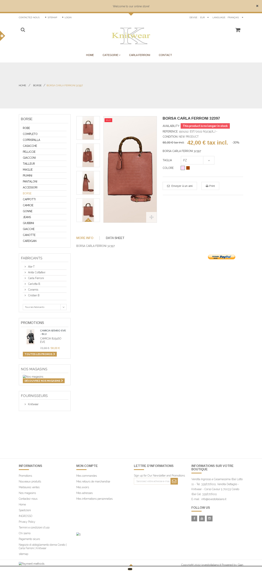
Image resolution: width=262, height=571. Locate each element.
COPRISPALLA (31, 139)
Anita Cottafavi (36, 272)
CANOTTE (29, 235)
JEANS (27, 217)
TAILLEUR (29, 163)
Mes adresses (84, 493)
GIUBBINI (28, 223)
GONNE (27, 211)
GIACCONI (29, 157)
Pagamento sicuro (29, 539)
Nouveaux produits (30, 481)
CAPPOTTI (29, 199)
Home (22, 85)
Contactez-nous (29, 17)
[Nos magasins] (45, 376)
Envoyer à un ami (182, 185)
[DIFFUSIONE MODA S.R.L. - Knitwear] (131, 36)
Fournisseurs (34, 396)
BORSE (27, 193)
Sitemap (52, 17)
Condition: (170, 136)
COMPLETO (30, 134)
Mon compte (87, 465)
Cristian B (33, 295)
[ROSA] (183, 168)
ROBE (26, 128)
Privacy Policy (27, 521)
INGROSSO (25, 516)
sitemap (23, 553)
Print (212, 185)
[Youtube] (202, 518)
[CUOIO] (188, 168)
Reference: (170, 131)
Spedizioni (25, 510)
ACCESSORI (30, 187)
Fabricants (31, 258)
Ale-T (31, 266)
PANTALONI (30, 181)
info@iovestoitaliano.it (213, 499)
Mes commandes (86, 475)
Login (68, 17)
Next (88, 220)
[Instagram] (210, 518)
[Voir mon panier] (237, 31)
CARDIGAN (29, 240)
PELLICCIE (29, 151)
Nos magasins (34, 369)
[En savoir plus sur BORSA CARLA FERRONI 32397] (30, 435)
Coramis (32, 289)
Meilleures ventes (29, 487)
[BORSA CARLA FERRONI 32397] (88, 128)
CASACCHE (30, 145)
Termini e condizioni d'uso (34, 527)
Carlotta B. (34, 283)
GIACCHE (29, 229)
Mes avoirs (82, 487)
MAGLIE (28, 169)
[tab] (87, 238)
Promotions (32, 323)
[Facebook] (194, 518)
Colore (168, 167)
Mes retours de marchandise (93, 481)
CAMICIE (28, 205)
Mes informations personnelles (94, 498)
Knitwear (33, 404)
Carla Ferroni (35, 278)
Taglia (168, 160)
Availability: (171, 125)
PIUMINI (27, 175)
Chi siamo (24, 533)
